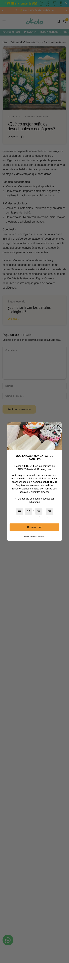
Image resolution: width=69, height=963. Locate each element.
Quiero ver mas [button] (34, 527)
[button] (58, 425)
